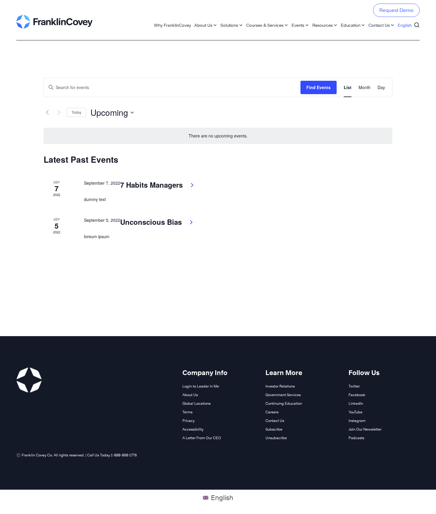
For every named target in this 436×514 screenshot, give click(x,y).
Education (350, 25)
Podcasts (356, 438)
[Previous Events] (47, 112)
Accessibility (192, 429)
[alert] (218, 136)
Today (76, 112)
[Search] (417, 22)
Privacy (188, 420)
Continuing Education (283, 403)
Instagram (357, 420)
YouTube (355, 412)
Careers (272, 412)
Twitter (354, 386)
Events (298, 25)
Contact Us (379, 25)
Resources (322, 25)
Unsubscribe (276, 438)
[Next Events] (58, 112)
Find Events (318, 87)
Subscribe (273, 429)
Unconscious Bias (152, 222)
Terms (187, 412)
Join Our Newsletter (365, 429)
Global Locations (196, 403)
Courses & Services (265, 25)
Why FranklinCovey (172, 25)
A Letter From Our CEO (201, 438)
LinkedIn (356, 403)
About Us (203, 25)
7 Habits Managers (152, 185)
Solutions (229, 25)
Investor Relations (280, 386)
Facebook (357, 395)
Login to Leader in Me (200, 386)
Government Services (283, 395)
